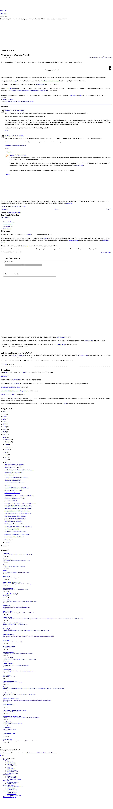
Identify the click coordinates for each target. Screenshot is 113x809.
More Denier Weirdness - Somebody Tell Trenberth (18, 508)
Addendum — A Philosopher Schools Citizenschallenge (17, 584)
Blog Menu (6, 760)
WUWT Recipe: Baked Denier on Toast (15, 531)
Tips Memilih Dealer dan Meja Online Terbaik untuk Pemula (18, 613)
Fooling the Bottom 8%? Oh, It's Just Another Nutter (18, 506)
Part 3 (80, 95)
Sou (11, 155)
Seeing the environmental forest (12, 716)
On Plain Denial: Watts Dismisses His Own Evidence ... (19, 470)
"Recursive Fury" (16, 379)
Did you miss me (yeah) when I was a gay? (14, 566)
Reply (6, 130)
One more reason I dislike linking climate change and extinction (19, 659)
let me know (28, 234)
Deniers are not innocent (7, 394)
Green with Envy (9, 475)
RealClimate (6, 576)
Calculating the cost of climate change (14, 482)
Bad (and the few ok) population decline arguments (16, 607)
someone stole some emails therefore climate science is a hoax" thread (29, 90)
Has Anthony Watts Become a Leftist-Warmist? (17, 534)
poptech (23, 101)
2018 (4, 424)
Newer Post (4, 209)
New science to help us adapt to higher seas (14, 642)
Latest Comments (7, 226)
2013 (4, 437)
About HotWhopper (12, 792)
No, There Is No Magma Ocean (11, 711)
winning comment (11, 88)
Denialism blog (5, 376)
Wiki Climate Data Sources (14, 779)
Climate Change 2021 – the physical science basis (16, 665)
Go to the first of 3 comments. (96, 57)
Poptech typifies (40, 84)
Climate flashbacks (11, 770)
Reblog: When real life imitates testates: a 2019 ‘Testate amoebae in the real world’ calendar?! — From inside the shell (33, 688)
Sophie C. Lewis (7, 611)
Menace (5, 735)
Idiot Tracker (7, 669)
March (7, 462)
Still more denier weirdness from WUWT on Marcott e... (19, 495)
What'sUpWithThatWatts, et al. (12, 582)
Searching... (8, 485)
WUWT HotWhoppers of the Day (13, 521)
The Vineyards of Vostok (9, 729)
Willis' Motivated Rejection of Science (14, 467)
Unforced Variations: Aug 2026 (11, 578)
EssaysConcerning (8, 588)
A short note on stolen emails (12, 493)
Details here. (69, 203)
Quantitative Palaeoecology (10, 681)
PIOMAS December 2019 (9, 677)
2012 (4, 545)
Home (56, 209)
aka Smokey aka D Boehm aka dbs (51, 81)
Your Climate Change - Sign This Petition (15, 516)
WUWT (32, 101)
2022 (4, 414)
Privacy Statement (11, 794)
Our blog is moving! (8, 647)
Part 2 (74, 95)
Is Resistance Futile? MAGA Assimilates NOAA (15, 624)
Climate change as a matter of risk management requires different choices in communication (27, 700)
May (6, 457)
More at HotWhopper (9, 785)
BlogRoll (9, 767)
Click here (3, 206)
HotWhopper (3, 13)
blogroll (25, 245)
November (8, 442)
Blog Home (10, 761)
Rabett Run (6, 605)
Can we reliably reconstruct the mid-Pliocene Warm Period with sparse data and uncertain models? (28, 636)
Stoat (4, 565)
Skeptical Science (8, 559)
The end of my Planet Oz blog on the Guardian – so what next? (19, 694)
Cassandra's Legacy (8, 652)
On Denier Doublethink (11, 500)
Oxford (14, 398)
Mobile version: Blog (12, 771)
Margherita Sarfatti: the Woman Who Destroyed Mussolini (18, 653)
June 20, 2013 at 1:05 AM (17, 110)
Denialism (6, 780)
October (7, 444)
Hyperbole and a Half (9, 733)
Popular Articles (11, 768)
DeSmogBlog (6, 599)
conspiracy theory (16, 101)
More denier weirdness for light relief (14, 464)
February (7, 540)
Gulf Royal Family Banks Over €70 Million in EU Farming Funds (20, 601)
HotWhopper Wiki (11, 777)
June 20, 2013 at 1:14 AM (17, 135)
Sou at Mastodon (5, 217)
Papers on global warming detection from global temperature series (20, 740)
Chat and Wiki (7, 774)
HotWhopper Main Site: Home (15, 786)
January (7, 542)
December (8, 439)
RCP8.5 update (7, 595)
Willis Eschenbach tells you (17, 355)
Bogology (5, 687)
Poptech (16, 81)
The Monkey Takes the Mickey (13, 480)
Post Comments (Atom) (14, 212)
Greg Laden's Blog (8, 704)
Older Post (109, 209)
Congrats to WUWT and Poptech (13, 490)
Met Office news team (9, 646)
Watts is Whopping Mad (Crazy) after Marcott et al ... (18, 513)
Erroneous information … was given (12, 682)
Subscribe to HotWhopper (13, 258)
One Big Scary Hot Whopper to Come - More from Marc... (20, 503)
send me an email (73, 240)
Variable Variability (8, 658)
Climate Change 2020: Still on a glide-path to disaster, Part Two (19, 671)
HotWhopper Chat (11, 776)
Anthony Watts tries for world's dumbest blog (16, 477)
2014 (4, 434)
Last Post (5, 706)
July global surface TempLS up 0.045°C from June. (16, 572)
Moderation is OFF (8, 224)
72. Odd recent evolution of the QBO (12, 723)
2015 (4, 432)
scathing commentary (82, 355)
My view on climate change (10, 698)
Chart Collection (11, 788)
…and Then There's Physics (11, 594)
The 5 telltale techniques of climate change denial (14, 391)
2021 (4, 416)
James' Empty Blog (8, 634)
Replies (9, 152)
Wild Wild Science (61, 337)
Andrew (7, 110)
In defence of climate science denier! (10, 387)
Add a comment (108, 57)
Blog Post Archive (11, 765)
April (6, 460)
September (8, 447)
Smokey (27, 101)
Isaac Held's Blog (8, 722)
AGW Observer (7, 739)
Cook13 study (79, 165)
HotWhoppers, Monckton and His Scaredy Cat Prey (18, 526)
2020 (4, 419)
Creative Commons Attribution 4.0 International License (41, 752)
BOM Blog (6, 640)
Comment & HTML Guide (14, 795)
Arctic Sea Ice (7, 675)
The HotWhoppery (12, 789)
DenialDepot (6, 727)
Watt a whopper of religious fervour (14, 472)
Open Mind (6, 553)
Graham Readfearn (8, 692)
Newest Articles (7, 228)
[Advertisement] (49, 32)
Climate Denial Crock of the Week (12, 623)
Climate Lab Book (8, 663)
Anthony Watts (8, 101)
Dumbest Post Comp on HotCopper (14, 536)
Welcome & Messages (8, 222)
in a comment (88, 340)
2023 (4, 411)
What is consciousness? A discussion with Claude (15, 589)
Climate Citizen (7, 617)
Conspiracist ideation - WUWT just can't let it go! (17, 511)
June (6, 454)
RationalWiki (24, 372)
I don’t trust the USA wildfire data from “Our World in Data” (18, 554)
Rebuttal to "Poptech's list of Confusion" (15, 145)
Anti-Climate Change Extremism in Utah (14, 710)
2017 (4, 427)
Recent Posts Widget (106, 252)
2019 (4, 421)
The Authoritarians (15, 383)
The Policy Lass (7, 629)
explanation (7, 372)
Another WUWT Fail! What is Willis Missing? (17, 488)
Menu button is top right (9, 797)
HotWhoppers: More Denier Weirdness (15, 524)
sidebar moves (43, 238)
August (7, 449)
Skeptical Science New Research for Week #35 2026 (16, 560)
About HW (6, 791)
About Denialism (11, 783)
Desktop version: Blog (12, 773)
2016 (4, 429)
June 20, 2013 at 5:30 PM (19, 155)
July (6, 452)
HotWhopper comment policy (18, 206)
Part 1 (71, 95)
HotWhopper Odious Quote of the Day (15, 498)
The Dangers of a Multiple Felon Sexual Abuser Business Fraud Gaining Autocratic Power (26, 630)
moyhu (5, 570)
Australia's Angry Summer (11, 529)
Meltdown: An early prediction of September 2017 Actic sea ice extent (21, 717)
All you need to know (12, 782)
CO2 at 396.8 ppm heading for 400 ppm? (15, 518)
